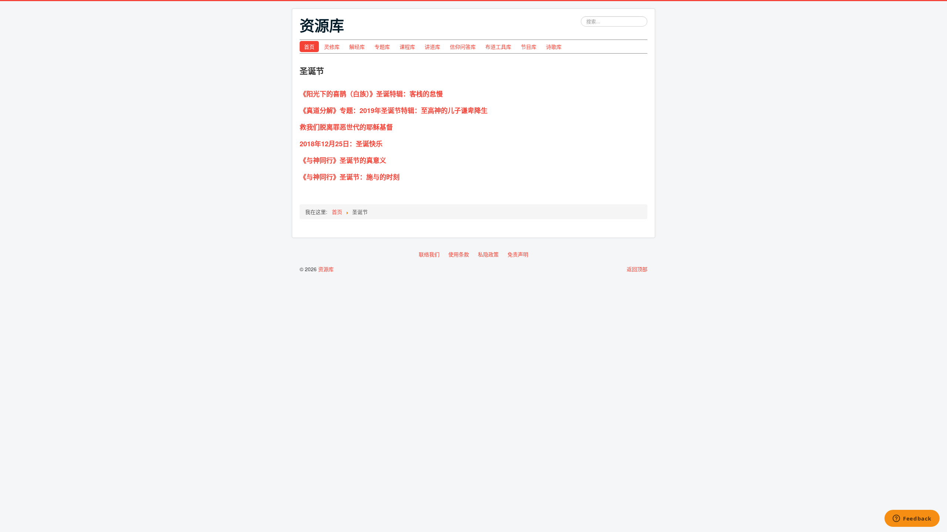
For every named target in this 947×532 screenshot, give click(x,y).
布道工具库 (498, 46)
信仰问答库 (463, 46)
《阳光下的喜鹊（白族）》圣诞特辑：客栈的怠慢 (371, 94)
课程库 (407, 46)
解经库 (357, 46)
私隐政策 (488, 254)
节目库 (528, 46)
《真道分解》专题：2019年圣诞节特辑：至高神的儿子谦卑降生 (394, 110)
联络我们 (429, 254)
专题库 (382, 46)
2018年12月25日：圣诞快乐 (341, 144)
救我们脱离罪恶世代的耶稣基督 (346, 127)
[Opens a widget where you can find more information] (912, 519)
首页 (309, 46)
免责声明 (518, 254)
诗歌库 (554, 46)
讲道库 (432, 46)
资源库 (326, 269)
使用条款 (458, 254)
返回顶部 (637, 269)
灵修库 (332, 46)
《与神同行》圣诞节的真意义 (343, 160)
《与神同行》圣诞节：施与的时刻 (350, 177)
